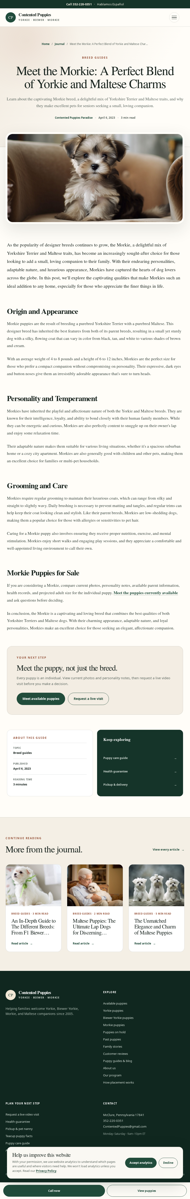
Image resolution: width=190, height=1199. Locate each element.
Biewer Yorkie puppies (118, 1018)
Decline (168, 1163)
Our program (112, 1075)
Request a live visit (88, 698)
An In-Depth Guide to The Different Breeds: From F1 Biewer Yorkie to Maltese (33, 929)
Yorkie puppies (113, 1010)
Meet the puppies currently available (146, 593)
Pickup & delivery (140, 785)
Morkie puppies (114, 1025)
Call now (54, 1191)
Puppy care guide (140, 758)
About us (109, 1068)
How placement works (118, 1082)
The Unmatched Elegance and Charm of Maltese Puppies (155, 926)
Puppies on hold (114, 1032)
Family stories (112, 1046)
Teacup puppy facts (19, 1136)
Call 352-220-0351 (79, 4)
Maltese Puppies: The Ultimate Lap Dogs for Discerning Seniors (94, 929)
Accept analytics (141, 1163)
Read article (22, 943)
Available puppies (115, 1003)
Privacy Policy (46, 1171)
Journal (60, 44)
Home (46, 44)
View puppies (147, 1191)
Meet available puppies (40, 698)
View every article (168, 849)
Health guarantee (140, 771)
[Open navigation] (174, 17)
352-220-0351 (113, 1121)
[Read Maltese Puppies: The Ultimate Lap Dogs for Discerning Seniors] (95, 885)
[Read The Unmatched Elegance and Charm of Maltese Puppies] (156, 885)
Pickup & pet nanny (19, 1129)
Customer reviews (115, 1054)
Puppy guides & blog (117, 1061)
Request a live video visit (22, 1114)
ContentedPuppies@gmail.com (124, 1126)
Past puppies (112, 1039)
